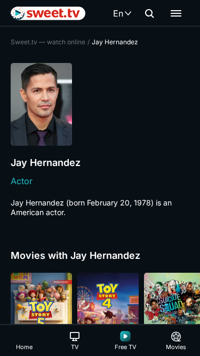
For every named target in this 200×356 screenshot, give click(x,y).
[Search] (149, 13)
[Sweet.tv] (48, 13)
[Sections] (176, 13)
